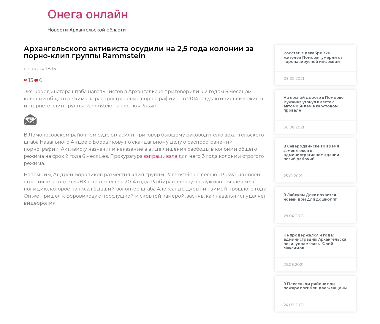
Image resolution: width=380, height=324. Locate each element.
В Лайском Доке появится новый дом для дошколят (310, 197)
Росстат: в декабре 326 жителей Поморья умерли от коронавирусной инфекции (313, 57)
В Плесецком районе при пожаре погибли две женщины (315, 286)
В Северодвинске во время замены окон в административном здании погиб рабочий (311, 152)
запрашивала (160, 156)
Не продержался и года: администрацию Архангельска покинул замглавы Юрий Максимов (315, 241)
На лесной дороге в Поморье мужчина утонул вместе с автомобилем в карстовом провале (313, 103)
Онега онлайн (88, 14)
